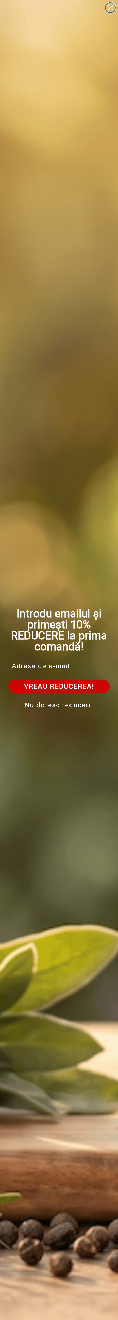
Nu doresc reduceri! (59, 705)
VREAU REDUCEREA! (59, 686)
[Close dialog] (110, 8)
